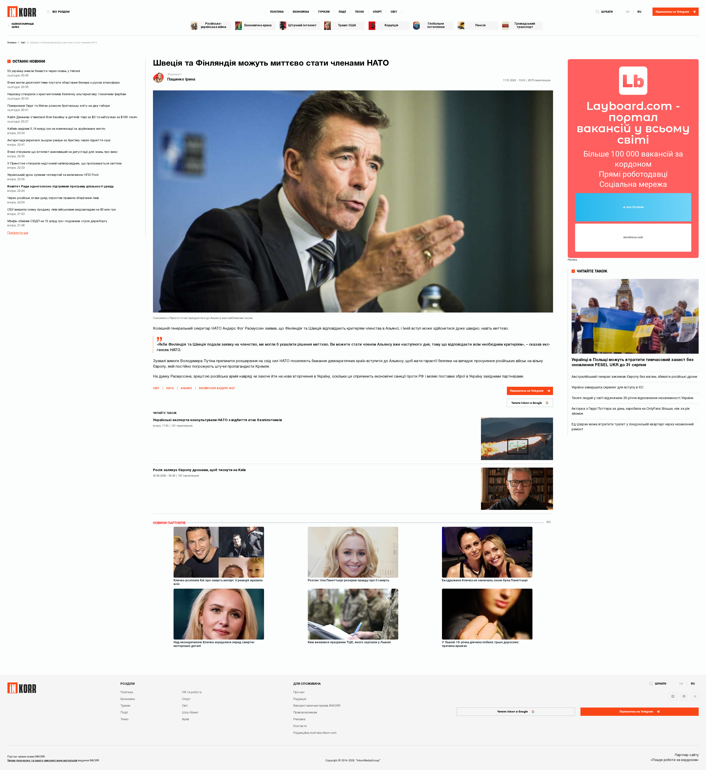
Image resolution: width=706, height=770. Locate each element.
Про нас (299, 692)
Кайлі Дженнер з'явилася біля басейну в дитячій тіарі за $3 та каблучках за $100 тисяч (72, 117)
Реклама (299, 719)
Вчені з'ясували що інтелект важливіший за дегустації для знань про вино (62, 152)
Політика (277, 12)
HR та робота (192, 692)
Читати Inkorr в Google (526, 403)
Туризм (324, 12)
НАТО (170, 388)
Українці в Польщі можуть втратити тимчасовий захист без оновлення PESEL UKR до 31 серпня (633, 362)
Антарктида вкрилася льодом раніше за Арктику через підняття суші (58, 140)
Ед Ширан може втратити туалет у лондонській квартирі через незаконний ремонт (633, 427)
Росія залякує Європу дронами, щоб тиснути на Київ (199, 470)
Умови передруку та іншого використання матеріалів (42, 761)
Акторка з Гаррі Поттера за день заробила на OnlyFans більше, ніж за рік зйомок (631, 411)
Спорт (377, 12)
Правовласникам (305, 712)
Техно (359, 12)
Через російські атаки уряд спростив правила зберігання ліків (53, 198)
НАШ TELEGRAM (635, 207)
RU (639, 11)
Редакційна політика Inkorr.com (314, 733)
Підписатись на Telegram (526, 391)
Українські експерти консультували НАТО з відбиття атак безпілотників (217, 420)
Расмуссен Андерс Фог (217, 388)
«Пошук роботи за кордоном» (675, 760)
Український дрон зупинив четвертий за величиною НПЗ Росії (53, 175)
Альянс (186, 388)
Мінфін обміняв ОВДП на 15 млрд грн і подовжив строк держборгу (57, 221)
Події (342, 12)
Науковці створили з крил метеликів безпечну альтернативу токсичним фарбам (66, 94)
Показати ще (17, 233)
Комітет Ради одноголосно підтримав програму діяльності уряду (60, 186)
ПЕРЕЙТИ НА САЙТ (633, 237)
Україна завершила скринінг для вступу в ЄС (607, 387)
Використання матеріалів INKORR (316, 706)
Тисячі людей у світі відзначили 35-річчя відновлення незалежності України (632, 398)
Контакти (300, 726)
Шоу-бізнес (190, 712)
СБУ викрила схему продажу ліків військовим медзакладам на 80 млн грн (61, 209)
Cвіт (394, 12)
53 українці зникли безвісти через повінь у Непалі (43, 71)
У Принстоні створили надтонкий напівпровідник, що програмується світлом (64, 163)
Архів (185, 719)
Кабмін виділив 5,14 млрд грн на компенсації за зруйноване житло (56, 129)
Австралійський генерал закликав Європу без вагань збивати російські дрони (634, 376)
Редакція (299, 699)
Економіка (301, 12)
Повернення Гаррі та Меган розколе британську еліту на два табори (58, 106)
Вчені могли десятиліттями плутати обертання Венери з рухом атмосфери (63, 82)
